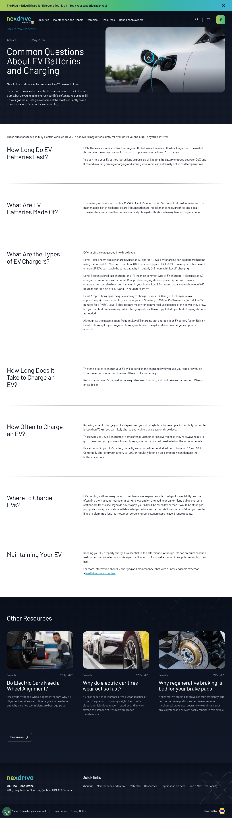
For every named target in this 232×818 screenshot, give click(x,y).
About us (43, 19)
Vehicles (92, 19)
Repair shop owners (131, 19)
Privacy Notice (78, 811)
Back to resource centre (21, 28)
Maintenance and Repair (68, 19)
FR (209, 20)
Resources (108, 19)
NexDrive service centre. (100, 573)
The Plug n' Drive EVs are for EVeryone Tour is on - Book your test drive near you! (57, 5)
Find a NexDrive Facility (203, 786)
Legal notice (60, 811)
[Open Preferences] (6, 811)
